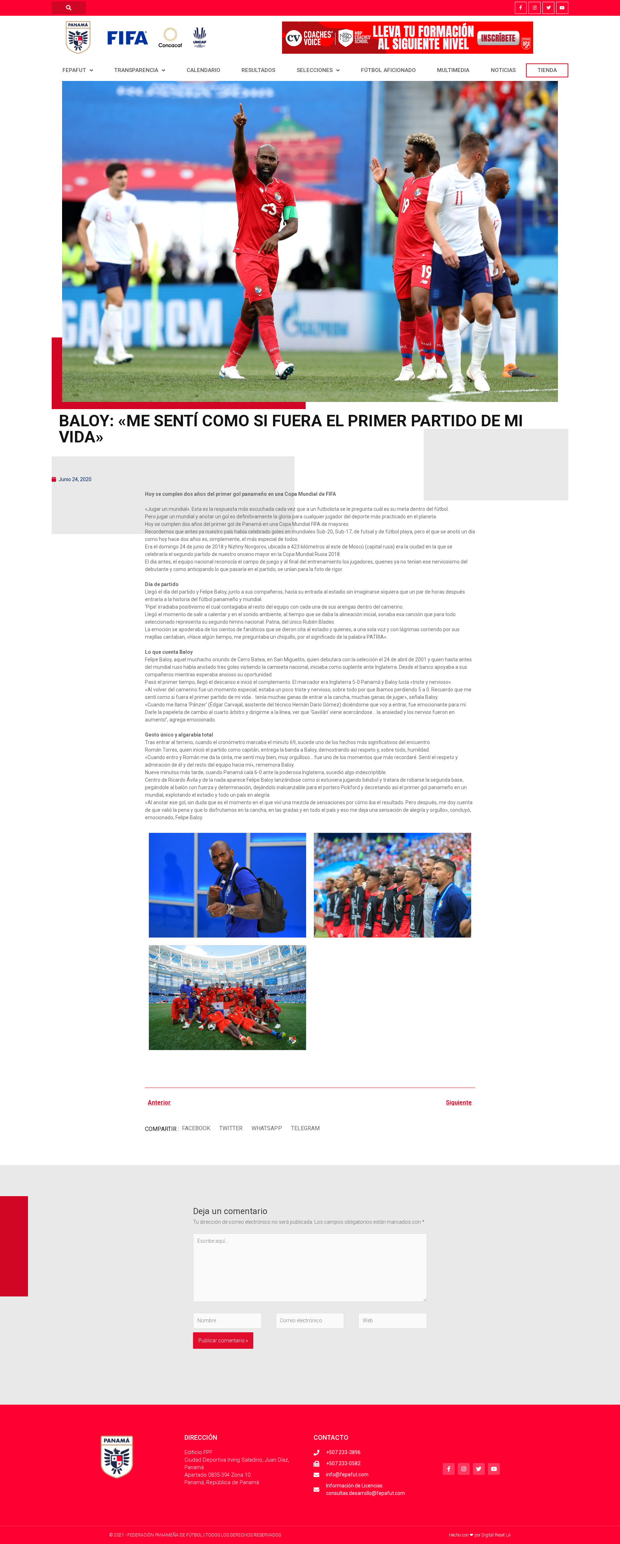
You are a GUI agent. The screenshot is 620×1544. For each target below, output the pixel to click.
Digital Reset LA (496, 1535)
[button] (196, 1128)
